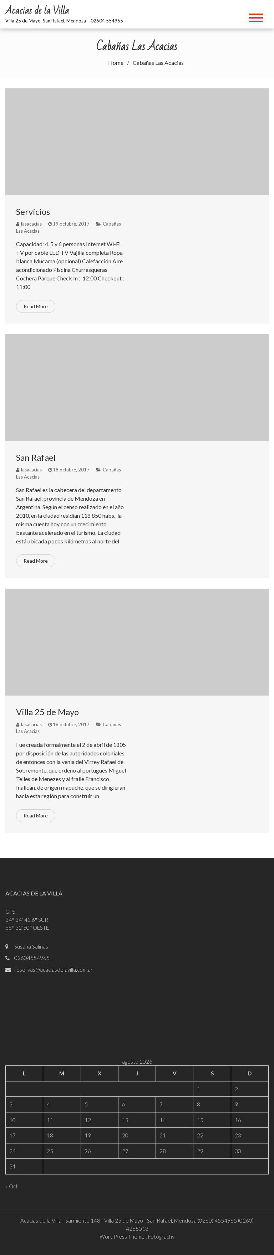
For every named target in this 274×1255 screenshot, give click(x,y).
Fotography (161, 1236)
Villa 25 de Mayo (47, 712)
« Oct (11, 1186)
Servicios (33, 211)
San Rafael (36, 457)
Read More (36, 306)
